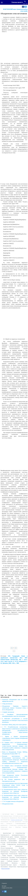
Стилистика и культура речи (17, 825)
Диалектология (21, 814)
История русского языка (20, 816)
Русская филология (15, 821)
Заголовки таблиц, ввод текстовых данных (14, 724)
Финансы (14, 863)
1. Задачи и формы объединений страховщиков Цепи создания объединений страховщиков (14, 738)
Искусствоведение (7, 848)
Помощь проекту (17, 2)
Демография (13, 840)
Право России (22, 853)
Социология (4, 859)
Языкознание (5, 868)
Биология (23, 837)
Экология (23, 865)
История (21, 848)
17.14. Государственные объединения (13, 801)
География (22, 839)
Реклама (12, 857)
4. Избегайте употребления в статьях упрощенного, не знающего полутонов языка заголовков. (14, 720)
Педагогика (4, 853)
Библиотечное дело (7, 837)
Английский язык (8, 814)
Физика (23, 861)
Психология (4, 857)
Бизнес (17, 837)
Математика (4, 852)
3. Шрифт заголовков (8, 712)
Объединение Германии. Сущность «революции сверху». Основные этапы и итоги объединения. (14, 707)
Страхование (14, 859)
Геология (3, 840)
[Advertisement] (14, 48)
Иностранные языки (6, 816)
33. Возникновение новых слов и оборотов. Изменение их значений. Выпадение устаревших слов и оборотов (14, 791)
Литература (14, 850)
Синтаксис (9, 823)
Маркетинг (23, 850)
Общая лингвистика (16, 819)
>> (26, 3)
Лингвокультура (5, 819)
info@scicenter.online (7, 887)
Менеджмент (22, 852)
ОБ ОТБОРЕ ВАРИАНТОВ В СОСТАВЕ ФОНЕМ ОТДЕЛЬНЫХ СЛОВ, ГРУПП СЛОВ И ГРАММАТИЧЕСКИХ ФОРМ (14, 785)
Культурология (5, 850)
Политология (13, 853)
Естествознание (12, 842)
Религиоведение (21, 857)
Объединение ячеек (7, 804)
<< (24, 3)
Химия (23, 863)
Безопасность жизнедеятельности (13, 835)
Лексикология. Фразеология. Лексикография (14, 818)
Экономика (4, 866)
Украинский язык (6, 827)
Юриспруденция (22, 866)
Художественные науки (9, 865)
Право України (7, 855)
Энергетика (12, 866)
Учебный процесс (13, 861)
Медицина (13, 852)
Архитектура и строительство (14, 833)
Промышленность (20, 855)
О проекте (4, 883)
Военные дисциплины (8, 839)
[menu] (2, 2)
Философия (4, 863)
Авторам (4, 886)
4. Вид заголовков (7, 703)
